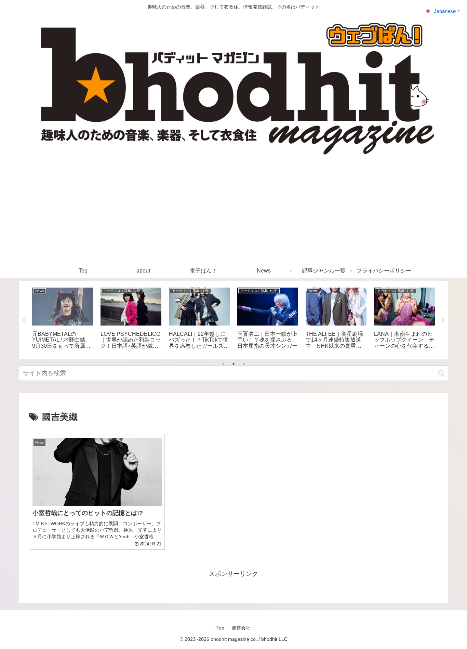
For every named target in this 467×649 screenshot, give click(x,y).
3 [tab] (243, 363)
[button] (441, 373)
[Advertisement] (233, 213)
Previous (24, 320)
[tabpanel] (62, 319)
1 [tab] (223, 363)
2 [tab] (233, 363)
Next (443, 320)
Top (220, 628)
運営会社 (241, 628)
